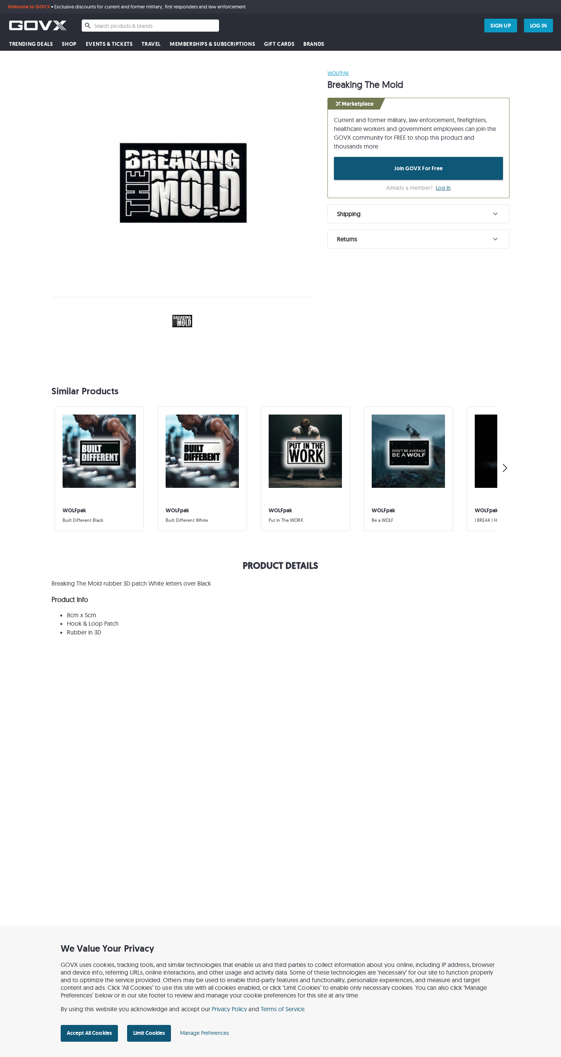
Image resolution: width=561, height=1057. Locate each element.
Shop (69, 44)
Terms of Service (283, 1009)
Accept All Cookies (89, 1033)
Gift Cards (279, 44)
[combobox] (150, 25)
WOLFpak (337, 73)
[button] (418, 214)
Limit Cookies (149, 1033)
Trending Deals (31, 44)
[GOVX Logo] (37, 25)
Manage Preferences (204, 1033)
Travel (151, 44)
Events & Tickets (109, 44)
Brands (313, 44)
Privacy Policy (229, 1009)
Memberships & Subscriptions (212, 44)
